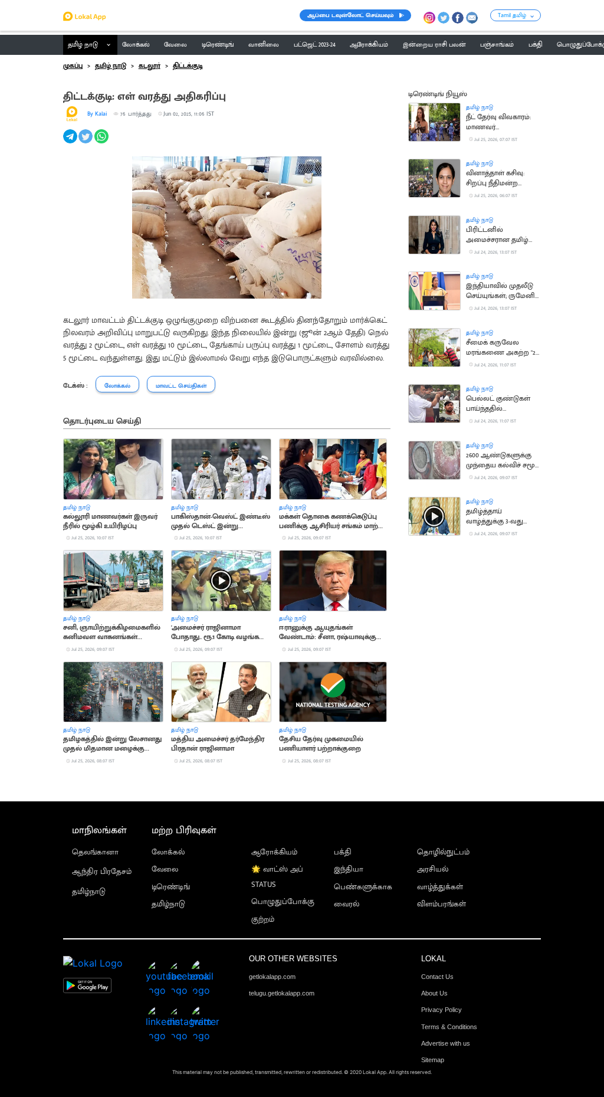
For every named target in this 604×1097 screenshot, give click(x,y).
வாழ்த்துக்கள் (440, 887)
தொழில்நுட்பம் (443, 852)
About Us (434, 993)
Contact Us (437, 976)
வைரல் (346, 904)
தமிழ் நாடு (83, 45)
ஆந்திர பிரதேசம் (102, 872)
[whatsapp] (102, 142)
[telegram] (71, 142)
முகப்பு (73, 66)
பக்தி (343, 852)
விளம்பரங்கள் (441, 904)
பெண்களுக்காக (363, 887)
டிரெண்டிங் (171, 887)
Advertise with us (445, 1043)
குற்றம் (262, 919)
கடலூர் (149, 66)
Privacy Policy (441, 1009)
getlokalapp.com (272, 976)
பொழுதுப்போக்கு (282, 902)
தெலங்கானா (95, 852)
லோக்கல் (168, 852)
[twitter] (86, 142)
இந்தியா (348, 869)
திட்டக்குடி (188, 66)
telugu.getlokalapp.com (281, 993)
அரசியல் (432, 869)
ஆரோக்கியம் (274, 852)
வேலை (165, 869)
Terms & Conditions (449, 1026)
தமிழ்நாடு (89, 892)
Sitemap (432, 1059)
